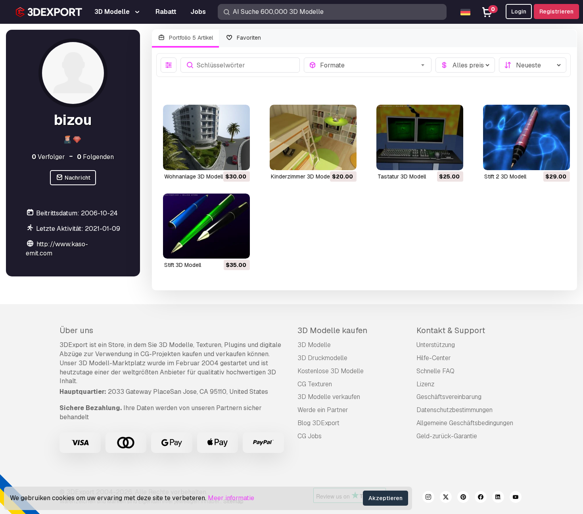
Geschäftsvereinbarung (448, 397)
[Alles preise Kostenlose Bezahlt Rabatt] (465, 65)
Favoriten (248, 37)
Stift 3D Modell (182, 265)
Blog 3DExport (318, 423)
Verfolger (48, 157)
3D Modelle (314, 345)
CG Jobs (309, 436)
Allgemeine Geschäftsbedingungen (464, 423)
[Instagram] (428, 498)
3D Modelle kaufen (332, 330)
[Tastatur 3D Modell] (419, 137)
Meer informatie (231, 498)
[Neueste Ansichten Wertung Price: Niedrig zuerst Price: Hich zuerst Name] (532, 65)
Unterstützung (435, 345)
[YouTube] (516, 498)
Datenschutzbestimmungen (454, 410)
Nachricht (76, 177)
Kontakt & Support (450, 330)
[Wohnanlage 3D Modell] (206, 137)
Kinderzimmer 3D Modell (301, 176)
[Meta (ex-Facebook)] (481, 498)
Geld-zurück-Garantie (446, 436)
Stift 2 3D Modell (505, 176)
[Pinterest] (463, 498)
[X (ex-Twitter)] (446, 498)
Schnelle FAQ (435, 371)
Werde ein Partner (322, 410)
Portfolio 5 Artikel (190, 37)
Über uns (76, 330)
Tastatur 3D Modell (402, 176)
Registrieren (556, 11)
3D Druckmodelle (322, 358)
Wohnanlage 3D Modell (193, 176)
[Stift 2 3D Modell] (526, 137)
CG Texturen (314, 384)
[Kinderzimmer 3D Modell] (313, 137)
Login (518, 11)
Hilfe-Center (433, 358)
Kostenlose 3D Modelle (330, 371)
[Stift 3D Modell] (206, 226)
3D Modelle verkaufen (328, 397)
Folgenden (95, 157)
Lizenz (425, 384)
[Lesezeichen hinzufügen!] (238, 159)
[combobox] (373, 65)
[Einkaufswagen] (222, 159)
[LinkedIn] (498, 498)
